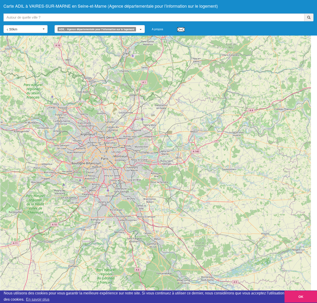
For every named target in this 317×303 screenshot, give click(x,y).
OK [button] (300, 297)
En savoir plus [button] (37, 299)
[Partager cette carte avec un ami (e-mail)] (181, 29)
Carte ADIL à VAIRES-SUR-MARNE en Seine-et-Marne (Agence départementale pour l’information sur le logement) (110, 6)
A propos (157, 29)
